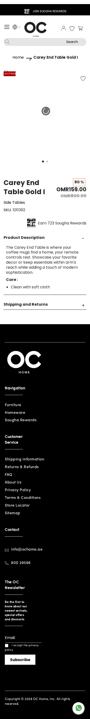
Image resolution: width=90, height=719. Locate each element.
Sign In (63, 28)
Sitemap (12, 513)
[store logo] (36, 29)
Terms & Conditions (23, 498)
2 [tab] (47, 161)
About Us (13, 482)
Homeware (15, 413)
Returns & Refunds (22, 467)
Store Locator (17, 506)
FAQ (8, 475)
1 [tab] (43, 161)
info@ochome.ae (26, 550)
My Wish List (72, 28)
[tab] (45, 238)
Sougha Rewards (20, 420)
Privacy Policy (18, 490)
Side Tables (14, 202)
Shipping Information (24, 459)
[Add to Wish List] (83, 78)
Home (18, 57)
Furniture (13, 405)
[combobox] (45, 42)
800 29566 (21, 563)
